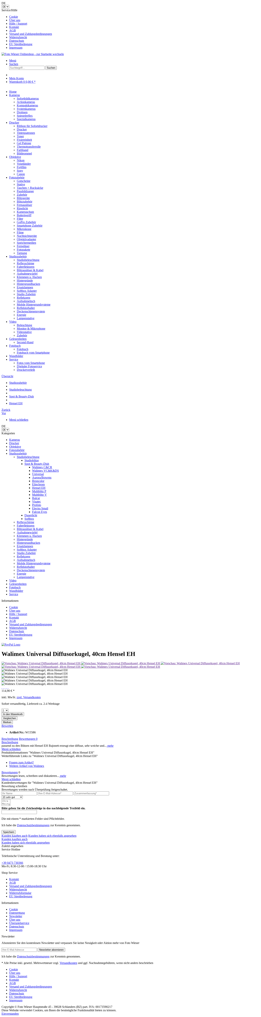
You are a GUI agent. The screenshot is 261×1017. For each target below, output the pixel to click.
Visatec (36, 501)
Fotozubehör (16, 450)
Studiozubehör (18, 453)
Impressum (15, 47)
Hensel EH (38, 487)
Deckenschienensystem (31, 570)
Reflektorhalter (26, 566)
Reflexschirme (25, 522)
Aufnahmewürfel (27, 532)
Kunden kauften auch (15, 835)
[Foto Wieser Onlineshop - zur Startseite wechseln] (33, 54)
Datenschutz (16, 40)
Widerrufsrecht (18, 37)
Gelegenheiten (18, 584)
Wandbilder (16, 590)
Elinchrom (38, 484)
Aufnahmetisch (26, 560)
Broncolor (38, 481)
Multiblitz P (39, 491)
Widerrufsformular (20, 893)
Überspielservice (19, 923)
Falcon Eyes (39, 511)
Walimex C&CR (42, 467)
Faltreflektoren (25, 525)
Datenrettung (17, 912)
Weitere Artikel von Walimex (26, 766)
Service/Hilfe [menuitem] (27, 29)
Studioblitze (31, 460)
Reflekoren (23, 556)
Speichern (8, 832)
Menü (12, 60)
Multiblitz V (39, 494)
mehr (110, 745)
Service (13, 594)
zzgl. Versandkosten (29, 697)
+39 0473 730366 (12, 862)
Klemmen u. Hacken (29, 535)
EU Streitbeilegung (20, 44)
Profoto (36, 505)
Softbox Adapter (27, 549)
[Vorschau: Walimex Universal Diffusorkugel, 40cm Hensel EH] (41, 663)
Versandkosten (68, 963)
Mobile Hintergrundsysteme (33, 563)
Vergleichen (9, 718)
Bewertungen (28, 738)
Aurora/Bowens (41, 477)
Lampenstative (25, 577)
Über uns (14, 20)
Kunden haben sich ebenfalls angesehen (52, 835)
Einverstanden (10, 1013)
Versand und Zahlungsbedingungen (30, 33)
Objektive (15, 446)
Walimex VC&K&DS (45, 470)
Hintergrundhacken (28, 542)
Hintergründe (25, 539)
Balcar (36, 498)
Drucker (14, 443)
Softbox (29, 518)
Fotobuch (15, 587)
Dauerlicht (30, 515)
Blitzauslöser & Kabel (30, 529)
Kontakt (14, 27)
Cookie (13, 16)
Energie (21, 573)
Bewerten (7, 725)
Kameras (14, 439)
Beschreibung (10, 738)
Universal (38, 474)
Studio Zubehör (26, 553)
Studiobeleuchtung (28, 457)
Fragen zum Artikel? (21, 762)
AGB (12, 30)
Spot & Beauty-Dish (36, 463)
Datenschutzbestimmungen (33, 825)
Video (12, 580)
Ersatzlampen (25, 546)
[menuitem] (134, 17)
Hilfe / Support (18, 23)
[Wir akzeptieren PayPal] (11, 644)
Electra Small (40, 508)
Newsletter (15, 916)
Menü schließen (18, 419)
